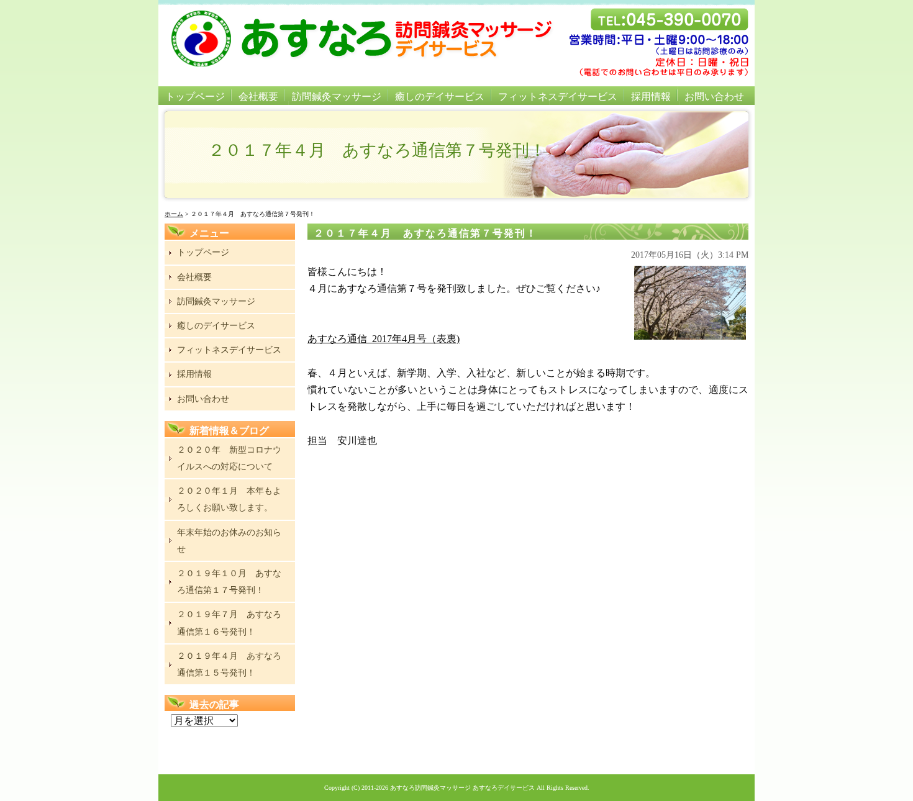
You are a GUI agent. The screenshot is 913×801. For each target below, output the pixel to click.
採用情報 (651, 96)
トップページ (195, 96)
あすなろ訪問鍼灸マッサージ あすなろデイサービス (462, 787)
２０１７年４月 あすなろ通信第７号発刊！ (425, 233)
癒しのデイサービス (439, 96)
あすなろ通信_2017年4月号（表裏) (383, 338)
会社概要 (258, 96)
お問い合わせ (714, 96)
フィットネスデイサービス (557, 96)
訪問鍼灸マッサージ (336, 96)
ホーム (174, 213)
